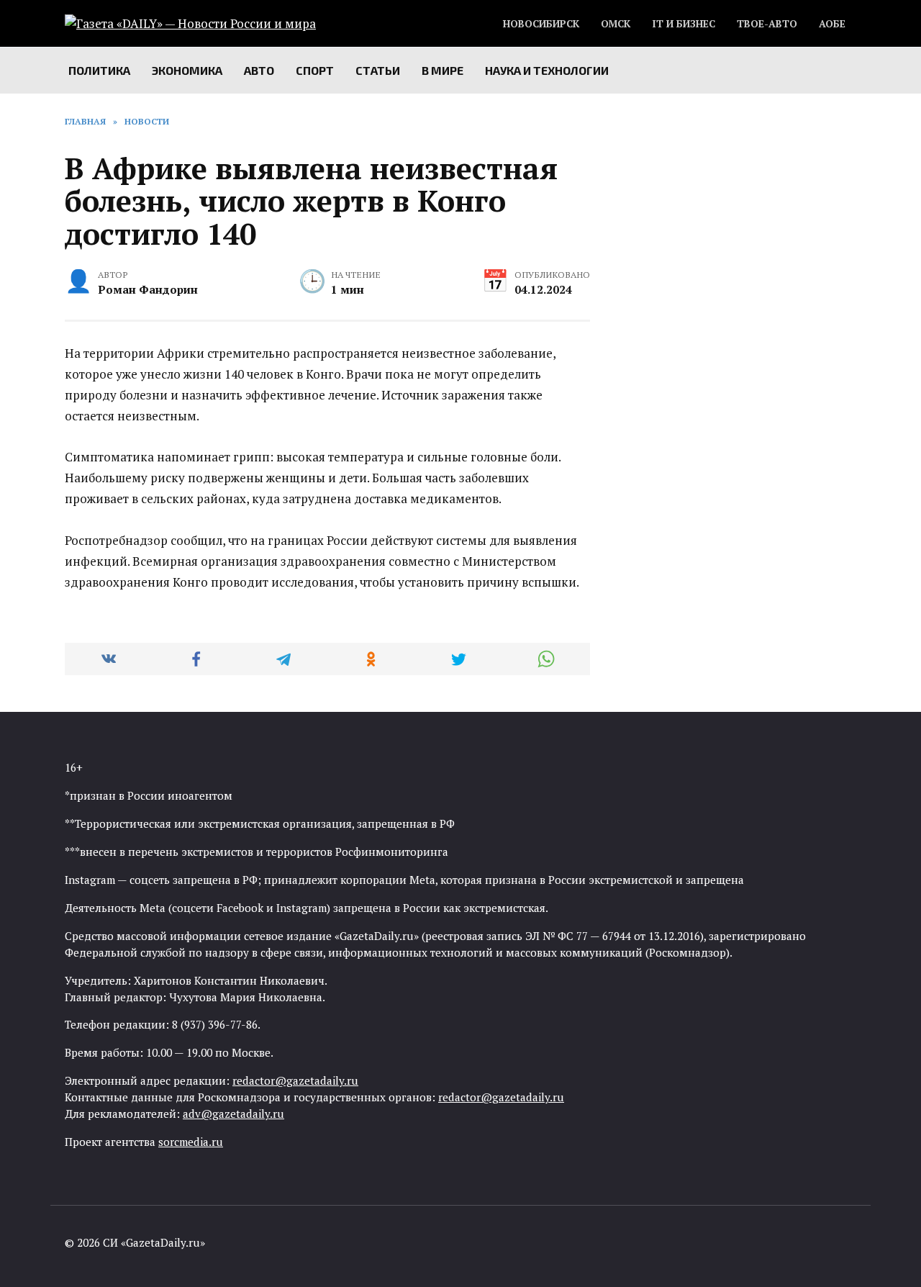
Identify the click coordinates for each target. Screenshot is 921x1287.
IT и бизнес (683, 23)
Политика (99, 70)
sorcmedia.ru (190, 1141)
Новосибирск (541, 23)
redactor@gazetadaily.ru (295, 1080)
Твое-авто (767, 23)
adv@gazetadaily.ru (233, 1113)
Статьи (377, 70)
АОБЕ (832, 23)
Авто (259, 70)
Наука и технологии (547, 70)
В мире (442, 70)
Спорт (315, 70)
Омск (615, 23)
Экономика (187, 70)
